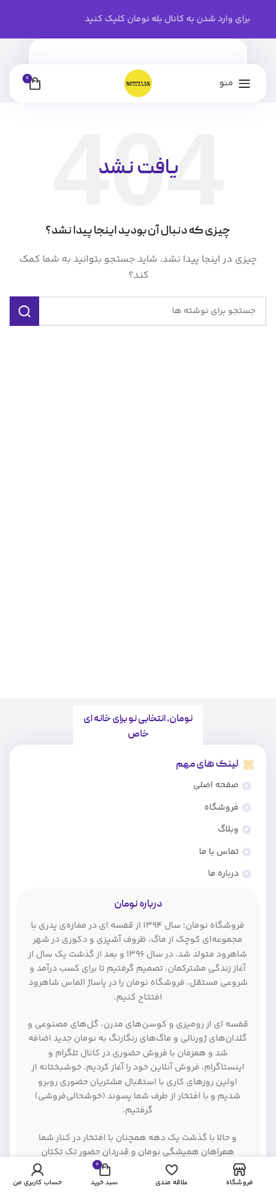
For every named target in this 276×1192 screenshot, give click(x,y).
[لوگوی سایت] (138, 83)
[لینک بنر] (138, 19)
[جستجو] (24, 311)
